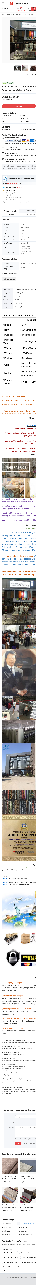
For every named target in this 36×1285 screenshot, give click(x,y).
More (3, 1270)
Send (18, 1143)
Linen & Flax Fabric (28, 14)
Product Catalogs (29, 1223)
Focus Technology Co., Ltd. (24, 1277)
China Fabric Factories (10, 1253)
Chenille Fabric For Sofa (10, 1262)
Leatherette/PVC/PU (25, 1234)
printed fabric (23, 1227)
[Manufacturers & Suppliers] (18, 3)
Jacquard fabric (6, 1234)
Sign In (5, 202)
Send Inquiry (19, 106)
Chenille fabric (6, 1231)
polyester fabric (6, 1227)
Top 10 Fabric (7, 1267)
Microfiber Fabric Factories (11, 1257)
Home (3, 14)
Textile (8, 14)
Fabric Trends (20, 1267)
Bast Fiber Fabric (17, 14)
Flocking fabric (23, 1231)
